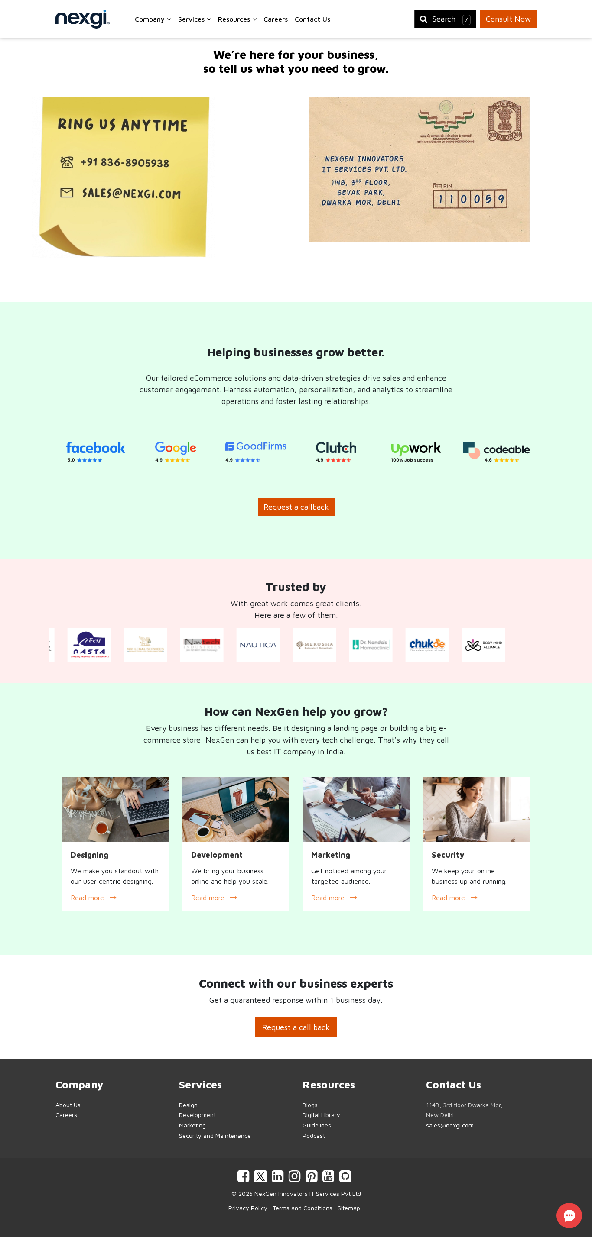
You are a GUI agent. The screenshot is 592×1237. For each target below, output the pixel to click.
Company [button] (151, 19)
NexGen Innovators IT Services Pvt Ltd (307, 1193)
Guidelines (317, 1125)
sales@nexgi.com (450, 1125)
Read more (88, 897)
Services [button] (192, 19)
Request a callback (296, 506)
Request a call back (296, 1027)
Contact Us (312, 19)
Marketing (192, 1125)
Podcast (314, 1135)
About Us (68, 1104)
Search (450, 18)
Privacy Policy (247, 1207)
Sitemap (349, 1207)
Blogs (310, 1104)
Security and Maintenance (215, 1135)
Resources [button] (235, 19)
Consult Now (508, 18)
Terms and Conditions (302, 1207)
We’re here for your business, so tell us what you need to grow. (296, 61)
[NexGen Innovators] (82, 19)
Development (197, 1114)
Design (188, 1104)
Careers (275, 19)
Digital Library (321, 1114)
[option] (95, 452)
